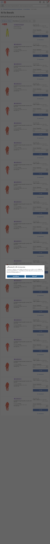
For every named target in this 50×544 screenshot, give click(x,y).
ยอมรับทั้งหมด (16, 276)
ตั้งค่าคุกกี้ (34, 276)
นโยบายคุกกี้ (15, 272)
